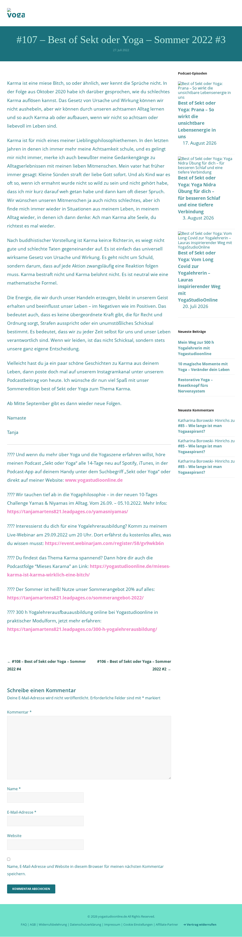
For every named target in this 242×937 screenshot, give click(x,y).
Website (14, 835)
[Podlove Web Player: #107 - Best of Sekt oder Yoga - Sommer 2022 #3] (89, 75)
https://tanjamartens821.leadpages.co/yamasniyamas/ (67, 512)
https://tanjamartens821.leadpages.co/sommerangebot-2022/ (75, 598)
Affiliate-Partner (167, 924)
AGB (33, 924)
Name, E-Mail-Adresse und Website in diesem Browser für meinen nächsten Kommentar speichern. (85, 870)
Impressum (112, 924)
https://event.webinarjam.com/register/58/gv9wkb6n (104, 543)
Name (14, 788)
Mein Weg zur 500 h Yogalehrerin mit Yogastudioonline (196, 348)
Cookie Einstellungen (138, 924)
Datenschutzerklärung (85, 924)
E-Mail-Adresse (21, 812)
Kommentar (19, 712)
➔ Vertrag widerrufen (199, 924)
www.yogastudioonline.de (94, 480)
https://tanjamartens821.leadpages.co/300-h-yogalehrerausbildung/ (82, 629)
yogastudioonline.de (112, 916)
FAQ (24, 924)
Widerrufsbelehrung (53, 924)
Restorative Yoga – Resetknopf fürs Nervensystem (195, 385)
